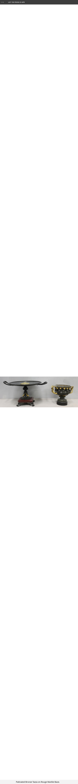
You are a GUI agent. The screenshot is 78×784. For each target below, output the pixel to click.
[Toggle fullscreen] (67, 2)
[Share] (71, 2)
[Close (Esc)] (76, 2)
